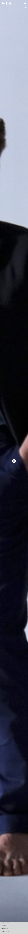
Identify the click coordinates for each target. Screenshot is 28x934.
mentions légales (5, 931)
